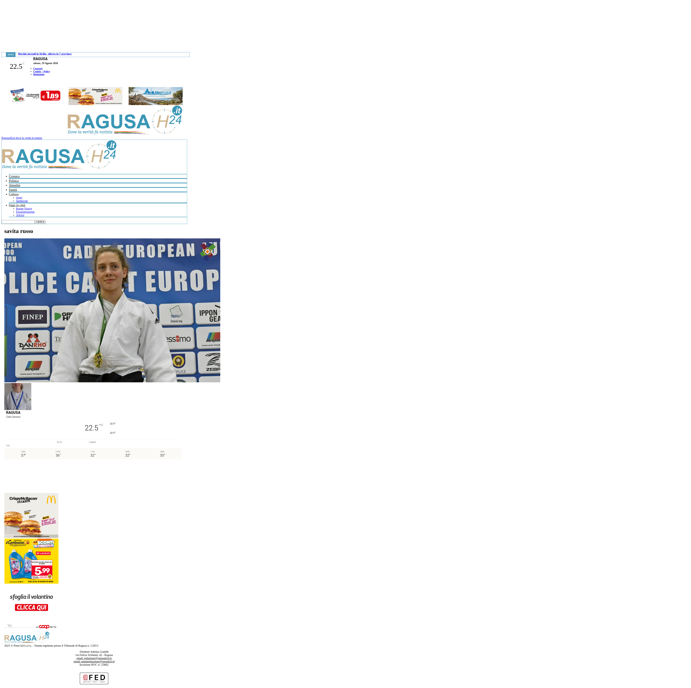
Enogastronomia (25, 211)
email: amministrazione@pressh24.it (94, 661)
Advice (20, 215)
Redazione (38, 74)
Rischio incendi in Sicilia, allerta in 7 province (45, 53)
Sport (19, 197)
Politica (14, 180)
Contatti (37, 68)
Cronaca (14, 176)
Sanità (13, 189)
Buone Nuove (24, 208)
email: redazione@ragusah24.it (94, 658)
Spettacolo (22, 200)
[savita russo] (112, 381)
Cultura (14, 194)
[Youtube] (4, 82)
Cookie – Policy (41, 71)
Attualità (14, 185)
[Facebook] (2, 82)
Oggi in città (17, 205)
